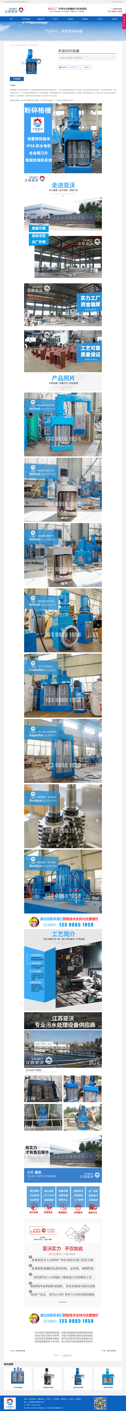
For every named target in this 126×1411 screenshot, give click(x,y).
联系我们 (114, 1)
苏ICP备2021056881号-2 (31, 1408)
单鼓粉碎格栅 (71, 31)
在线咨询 (86, 67)
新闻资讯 (85, 19)
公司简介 (100, 19)
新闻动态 (119, 1)
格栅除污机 (41, 19)
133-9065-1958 (114, 11)
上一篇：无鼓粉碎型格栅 (17, 1351)
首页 (11, 19)
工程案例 (70, 19)
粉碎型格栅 (26, 19)
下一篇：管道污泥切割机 (108, 1351)
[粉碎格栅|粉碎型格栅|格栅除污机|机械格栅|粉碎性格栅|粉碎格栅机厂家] (25, 10)
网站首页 (19, 45)
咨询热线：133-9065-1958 (69, 67)
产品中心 (56, 19)
